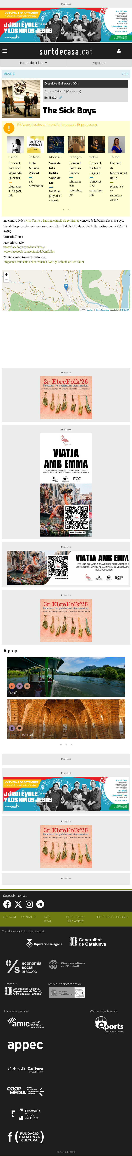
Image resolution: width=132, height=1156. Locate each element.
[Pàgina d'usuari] (119, 51)
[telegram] (40, 906)
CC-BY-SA (124, 309)
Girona (40, 68)
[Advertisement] (66, 338)
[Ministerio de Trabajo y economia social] (67, 995)
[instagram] (29, 906)
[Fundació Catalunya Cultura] (26, 1138)
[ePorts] (109, 1025)
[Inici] (66, 51)
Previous (9, 174)
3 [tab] (71, 744)
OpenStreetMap (102, 309)
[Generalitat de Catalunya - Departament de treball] (23, 995)
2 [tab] (68, 209)
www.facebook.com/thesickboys (24, 247)
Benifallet (50, 97)
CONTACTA (28, 917)
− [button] (6, 280)
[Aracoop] (23, 967)
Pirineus (92, 68)
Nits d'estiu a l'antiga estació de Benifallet (52, 220)
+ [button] (6, 274)
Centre (66, 68)
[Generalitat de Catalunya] (88, 945)
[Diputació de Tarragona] (44, 945)
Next (123, 174)
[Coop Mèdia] (26, 1093)
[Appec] (26, 1047)
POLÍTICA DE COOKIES (113, 917)
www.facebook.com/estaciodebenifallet (28, 251)
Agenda (99, 63)
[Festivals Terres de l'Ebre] (26, 1115)
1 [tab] (63, 209)
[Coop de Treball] (67, 967)
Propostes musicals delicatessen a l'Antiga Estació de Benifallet (44, 262)
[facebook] (7, 906)
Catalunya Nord (13, 68)
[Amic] (26, 1025)
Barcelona (118, 68)
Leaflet (89, 309)
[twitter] (18, 906)
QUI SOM (9, 917)
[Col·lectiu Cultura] (26, 1070)
